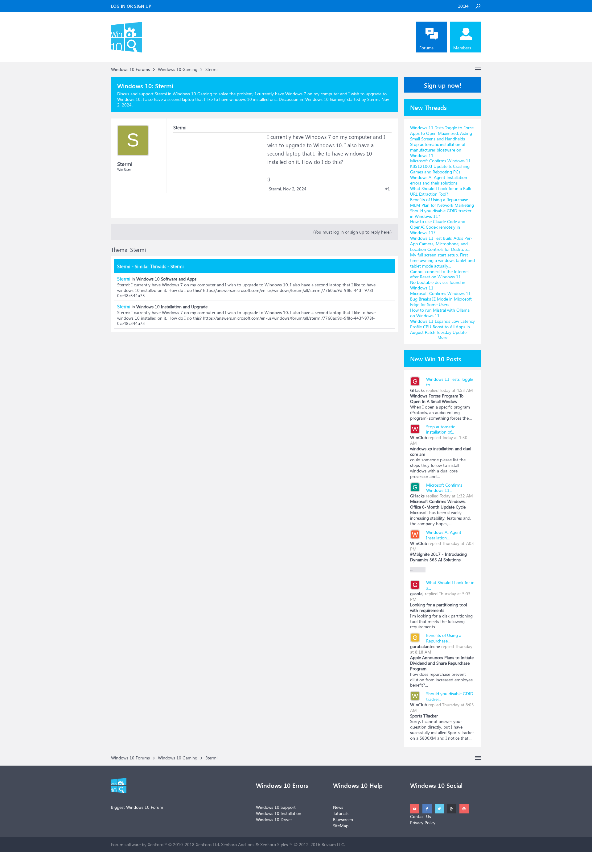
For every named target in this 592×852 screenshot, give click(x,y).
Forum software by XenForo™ (165, 844)
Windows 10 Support (276, 807)
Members (462, 48)
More (442, 337)
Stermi (123, 279)
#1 (387, 189)
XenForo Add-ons (237, 844)
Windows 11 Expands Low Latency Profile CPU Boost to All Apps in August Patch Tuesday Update (442, 326)
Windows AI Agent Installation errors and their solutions (438, 180)
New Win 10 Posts (435, 358)
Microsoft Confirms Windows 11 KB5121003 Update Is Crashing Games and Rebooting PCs (440, 166)
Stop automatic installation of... (440, 429)
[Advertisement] (219, 171)
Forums (426, 48)
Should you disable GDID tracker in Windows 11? (440, 213)
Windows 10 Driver (274, 819)
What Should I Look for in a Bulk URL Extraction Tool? (440, 191)
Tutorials (340, 813)
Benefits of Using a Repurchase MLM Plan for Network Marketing (442, 202)
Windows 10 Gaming (325, 99)
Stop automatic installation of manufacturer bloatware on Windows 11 (437, 149)
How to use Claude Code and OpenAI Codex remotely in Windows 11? (437, 226)
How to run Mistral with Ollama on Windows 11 (440, 312)
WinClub (418, 437)
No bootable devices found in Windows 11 (437, 285)
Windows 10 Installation (278, 813)
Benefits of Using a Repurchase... (443, 638)
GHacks (417, 390)
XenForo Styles (274, 844)
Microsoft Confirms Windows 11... (444, 487)
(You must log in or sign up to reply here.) (352, 232)
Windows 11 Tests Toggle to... (449, 382)
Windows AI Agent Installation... (443, 535)
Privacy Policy (422, 822)
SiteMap (340, 826)
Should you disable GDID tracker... (449, 696)
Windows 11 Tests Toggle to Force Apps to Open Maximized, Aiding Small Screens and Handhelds (442, 133)
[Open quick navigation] (478, 69)
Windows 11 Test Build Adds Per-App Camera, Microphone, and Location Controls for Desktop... (441, 243)
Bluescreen (343, 819)
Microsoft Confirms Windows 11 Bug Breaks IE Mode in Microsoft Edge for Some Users (441, 298)
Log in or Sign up (131, 6)
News (338, 807)
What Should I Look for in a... (450, 585)
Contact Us (420, 816)
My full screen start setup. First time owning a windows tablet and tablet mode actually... (442, 260)
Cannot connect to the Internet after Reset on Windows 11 (439, 274)
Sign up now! (442, 85)
